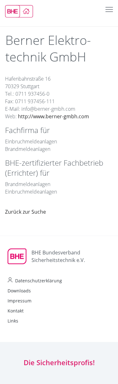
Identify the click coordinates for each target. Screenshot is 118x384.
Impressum (19, 301)
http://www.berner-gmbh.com (53, 116)
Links (13, 321)
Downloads (19, 291)
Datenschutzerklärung (38, 281)
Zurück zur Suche (25, 211)
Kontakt (16, 311)
